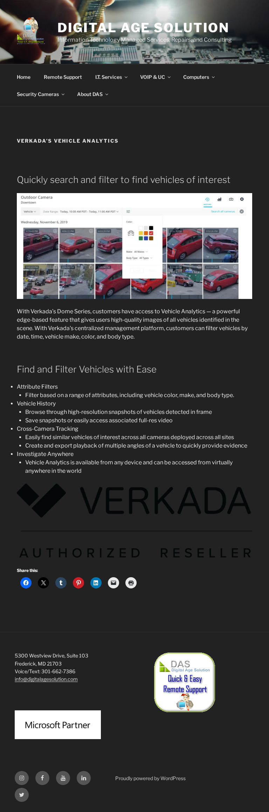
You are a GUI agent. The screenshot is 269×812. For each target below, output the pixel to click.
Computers (196, 77)
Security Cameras (38, 94)
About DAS (90, 94)
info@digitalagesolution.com (46, 679)
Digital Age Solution (143, 27)
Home (23, 77)
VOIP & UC (152, 77)
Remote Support (63, 77)
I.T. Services (108, 77)
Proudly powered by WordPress (150, 778)
